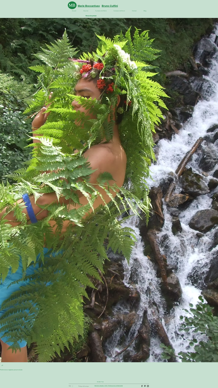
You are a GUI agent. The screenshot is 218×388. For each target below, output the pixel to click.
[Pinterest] (145, 386)
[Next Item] (215, 198)
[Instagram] (148, 386)
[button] (2, 365)
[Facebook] (142, 386)
